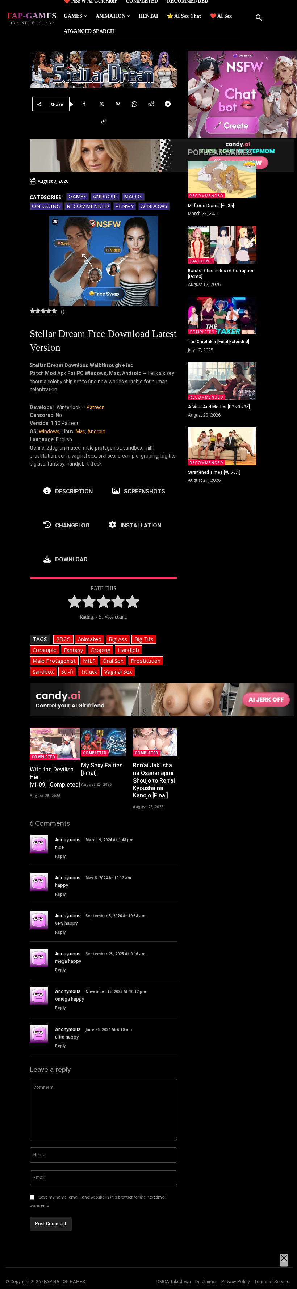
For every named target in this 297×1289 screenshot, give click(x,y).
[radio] (74, 603)
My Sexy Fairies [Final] (101, 769)
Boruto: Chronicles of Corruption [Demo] (221, 274)
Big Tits (144, 639)
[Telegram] (167, 104)
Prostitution (145, 660)
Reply (60, 856)
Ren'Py (124, 206)
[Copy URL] (103, 121)
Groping (100, 649)
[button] (259, 18)
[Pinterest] (117, 104)
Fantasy (73, 649)
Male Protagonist (54, 660)
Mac (80, 431)
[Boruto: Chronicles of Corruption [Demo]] (222, 245)
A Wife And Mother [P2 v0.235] (219, 407)
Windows (153, 206)
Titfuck (88, 671)
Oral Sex (113, 660)
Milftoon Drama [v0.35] (211, 205)
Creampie (45, 649)
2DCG (63, 639)
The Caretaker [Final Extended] (218, 341)
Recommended (88, 206)
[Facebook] (84, 104)
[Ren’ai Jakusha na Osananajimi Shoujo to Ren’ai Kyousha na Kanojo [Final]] (155, 742)
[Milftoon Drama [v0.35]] (222, 179)
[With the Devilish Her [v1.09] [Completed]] (55, 744)
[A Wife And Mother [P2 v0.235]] (222, 381)
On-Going (46, 206)
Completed (43, 756)
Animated (89, 639)
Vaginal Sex (118, 671)
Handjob (128, 649)
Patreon (96, 407)
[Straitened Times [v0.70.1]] (222, 446)
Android (105, 196)
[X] (101, 104)
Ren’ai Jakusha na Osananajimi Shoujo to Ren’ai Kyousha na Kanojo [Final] (154, 780)
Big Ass (118, 639)
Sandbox (43, 671)
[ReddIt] (151, 104)
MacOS (133, 196)
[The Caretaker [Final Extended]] (222, 315)
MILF (89, 660)
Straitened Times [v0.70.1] (214, 472)
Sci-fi (67, 671)
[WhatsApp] (134, 104)
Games (77, 196)
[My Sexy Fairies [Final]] (103, 742)
